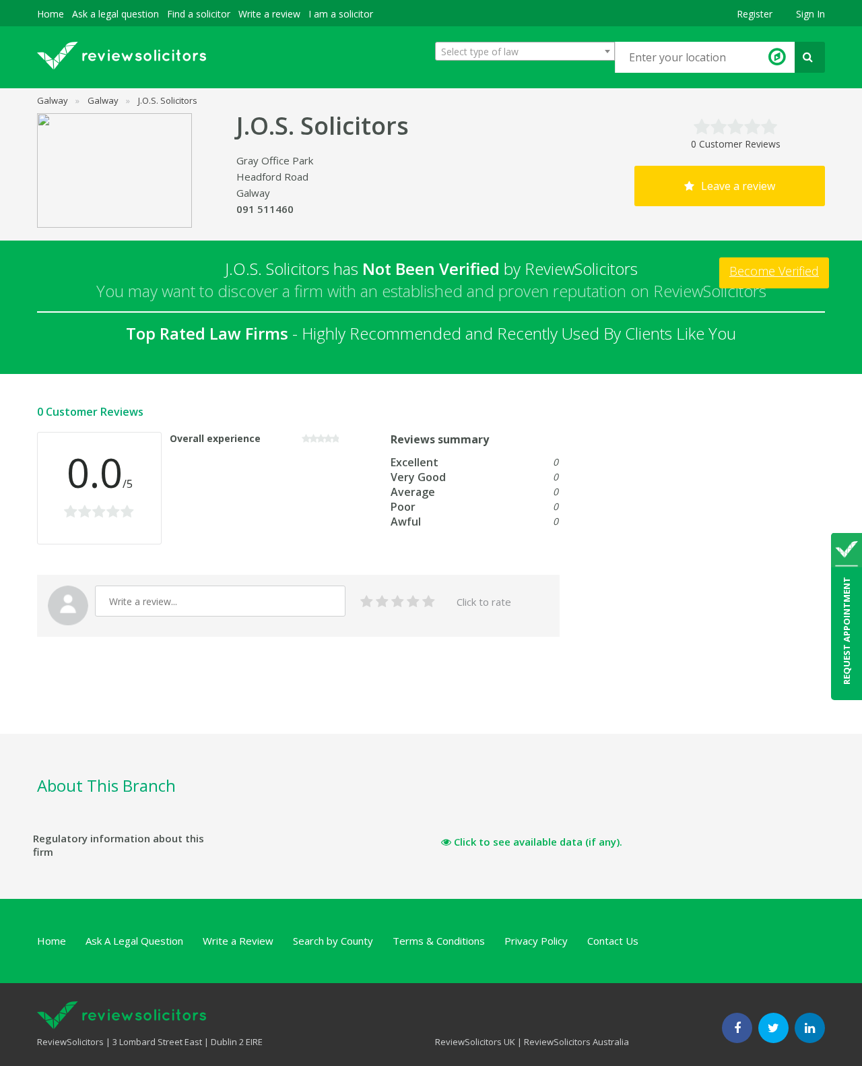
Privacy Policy (536, 940)
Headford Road (272, 176)
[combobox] (525, 51)
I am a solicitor (340, 13)
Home (50, 13)
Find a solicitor (198, 13)
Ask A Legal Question (134, 940)
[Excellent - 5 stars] (428, 602)
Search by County (333, 940)
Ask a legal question (115, 13)
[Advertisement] (282, 700)
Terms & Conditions (439, 940)
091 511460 (265, 209)
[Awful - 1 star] (366, 602)
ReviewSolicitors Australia (576, 1042)
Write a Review (238, 940)
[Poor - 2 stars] (382, 602)
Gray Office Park (274, 160)
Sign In (810, 13)
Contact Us (612, 940)
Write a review (269, 13)
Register (754, 13)
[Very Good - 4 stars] (413, 602)
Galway (253, 192)
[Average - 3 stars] (397, 602)
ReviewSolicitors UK (475, 1042)
